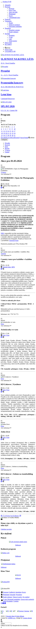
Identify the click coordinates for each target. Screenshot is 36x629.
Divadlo (3, 137)
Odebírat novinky (6, 529)
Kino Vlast (5, 335)
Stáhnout (18, 545)
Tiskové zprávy (17, 597)
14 (8, 131)
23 (12, 133)
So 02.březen (15, 516)
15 (10, 131)
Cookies (15, 601)
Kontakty (10, 601)
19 (4, 133)
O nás (5, 599)
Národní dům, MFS (8, 267)
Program (5, 592)
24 (14, 133)
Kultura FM (7, 1)
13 (6, 131)
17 (14, 131)
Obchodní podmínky (13, 599)
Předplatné (6, 594)
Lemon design (27, 618)
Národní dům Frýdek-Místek (15, 616)
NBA (2, 233)
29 (10, 135)
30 (12, 135)
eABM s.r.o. (12, 618)
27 (6, 135)
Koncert (8, 137)
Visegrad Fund (13, 240)
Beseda (16, 137)
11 (2, 131)
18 (2, 133)
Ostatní (26, 137)
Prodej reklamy (7, 597)
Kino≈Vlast (8, 49)
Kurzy (24, 592)
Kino (12, 137)
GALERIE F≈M (10, 51)
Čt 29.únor (6, 516)
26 (4, 135)
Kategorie (4, 139)
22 (10, 133)
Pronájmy (19, 594)
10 (14, 129)
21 (8, 133)
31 (14, 135)
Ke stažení (26, 597)
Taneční (3, 253)
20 (6, 133)
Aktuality (13, 594)
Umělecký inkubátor (15, 592)
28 (8, 135)
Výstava (21, 137)
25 (2, 135)
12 (4, 131)
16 (12, 131)
